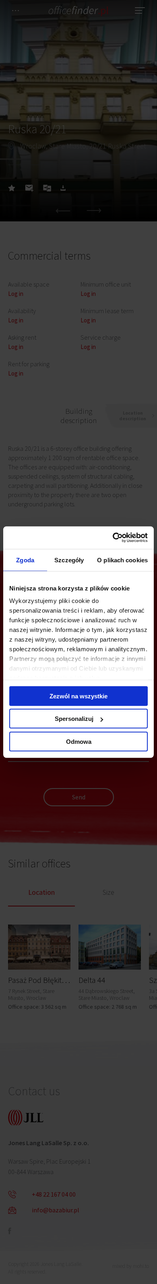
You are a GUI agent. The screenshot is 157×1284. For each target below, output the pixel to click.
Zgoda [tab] (25, 559)
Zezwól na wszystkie (78, 695)
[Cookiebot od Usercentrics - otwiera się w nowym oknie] (113, 538)
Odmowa (78, 741)
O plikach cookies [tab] (122, 559)
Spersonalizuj (74, 718)
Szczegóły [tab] (69, 559)
